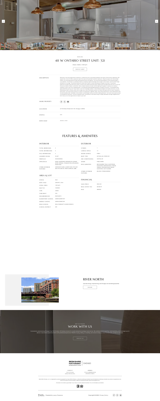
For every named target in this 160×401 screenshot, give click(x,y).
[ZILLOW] (120, 395)
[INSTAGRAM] (117, 395)
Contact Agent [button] (80, 69)
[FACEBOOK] (114, 395)
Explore (90, 287)
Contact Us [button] (80, 338)
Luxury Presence (58, 395)
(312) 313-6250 (70, 372)
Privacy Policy (104, 395)
